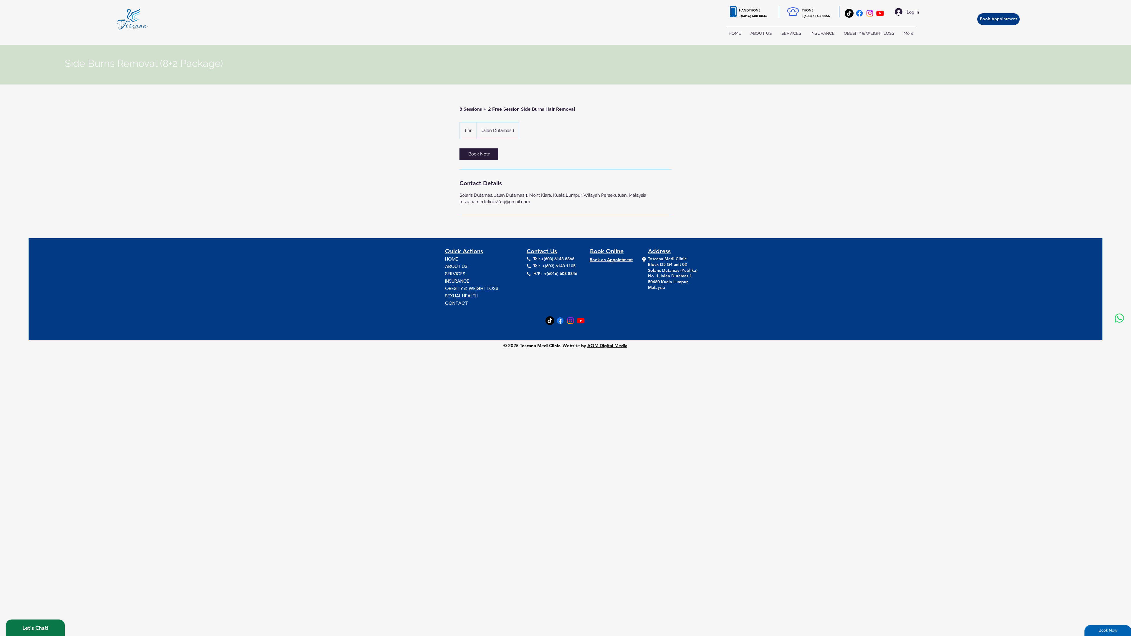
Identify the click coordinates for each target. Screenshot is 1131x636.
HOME (451, 259)
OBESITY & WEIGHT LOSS (470, 288)
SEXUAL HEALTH (461, 295)
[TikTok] (849, 13)
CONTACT (456, 303)
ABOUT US (456, 266)
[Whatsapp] (1119, 318)
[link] (478, 154)
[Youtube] (880, 13)
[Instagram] (869, 13)
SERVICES (455, 273)
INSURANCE (457, 281)
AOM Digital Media (607, 345)
